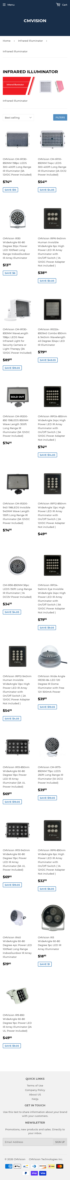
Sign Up (60, 1142)
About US (35, 1094)
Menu (11, 4)
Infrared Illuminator (30, 40)
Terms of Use (35, 1085)
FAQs (35, 1098)
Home (6, 40)
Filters (60, 117)
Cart (64, 4)
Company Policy (35, 1089)
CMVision (35, 20)
